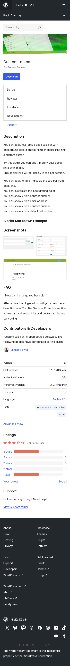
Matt (8, 592)
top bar (61, 414)
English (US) (60, 399)
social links (59, 407)
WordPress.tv (13, 575)
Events (41, 563)
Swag (42, 575)
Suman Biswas (17, 67)
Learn (6, 557)
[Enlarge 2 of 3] (62, 240)
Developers (10, 569)
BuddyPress (12, 604)
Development (15, 116)
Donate (43, 569)
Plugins (41, 540)
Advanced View (13, 424)
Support (12, 125)
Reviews (12, 98)
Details (11, 89)
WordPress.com (15, 586)
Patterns (42, 546)
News (7, 534)
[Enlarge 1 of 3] (29, 240)
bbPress (10, 598)
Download (12, 76)
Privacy (8, 546)
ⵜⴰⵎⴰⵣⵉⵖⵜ (19, 619)
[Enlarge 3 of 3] (62, 263)
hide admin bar (44, 407)
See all (62, 481)
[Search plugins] (39, 27)
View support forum (15, 507)
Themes (42, 534)
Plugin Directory (12, 15)
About (7, 528)
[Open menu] (64, 5)
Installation (14, 107)
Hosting (8, 540)
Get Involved (45, 557)
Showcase (43, 528)
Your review (10, 481)
